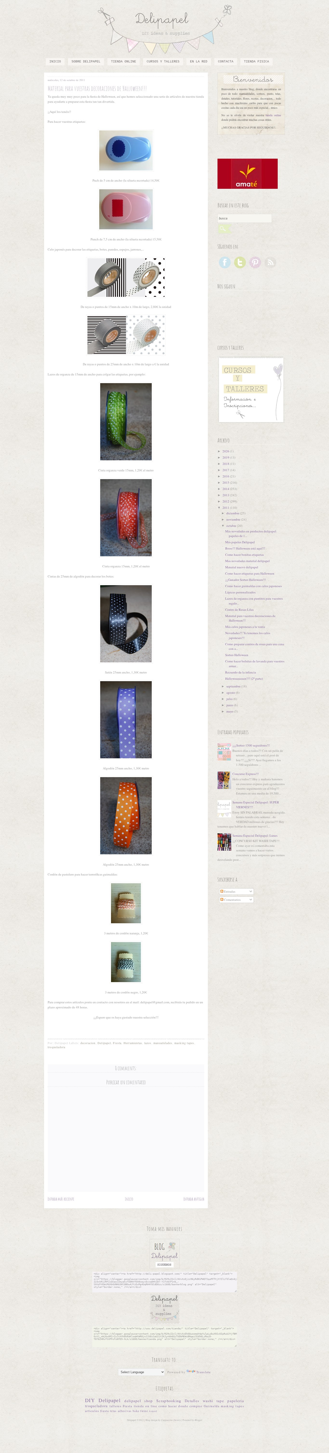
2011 (226, 507)
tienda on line (145, 1406)
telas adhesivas (121, 1411)
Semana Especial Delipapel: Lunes (254, 835)
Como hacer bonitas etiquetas (244, 554)
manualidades (162, 1043)
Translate (203, 1372)
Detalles (192, 1400)
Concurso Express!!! (245, 774)
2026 (226, 451)
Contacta (225, 61)
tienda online (273, 115)
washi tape (213, 1400)
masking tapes (184, 1043)
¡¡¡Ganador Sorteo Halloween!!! (245, 579)
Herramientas (133, 1043)
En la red (198, 61)
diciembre (233, 513)
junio (230, 705)
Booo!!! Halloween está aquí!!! (245, 548)
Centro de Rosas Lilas (239, 609)
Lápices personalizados (240, 592)
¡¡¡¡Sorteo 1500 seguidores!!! (251, 745)
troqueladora (56, 1047)
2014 (226, 489)
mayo (230, 711)
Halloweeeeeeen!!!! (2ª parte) (244, 678)
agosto (231, 692)
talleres (115, 1406)
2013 (226, 495)
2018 (226, 464)
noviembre (233, 519)
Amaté (153, 1411)
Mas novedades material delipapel (247, 561)
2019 (226, 457)
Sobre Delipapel (86, 61)
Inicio (55, 61)
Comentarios (232, 899)
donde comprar (190, 1406)
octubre (231, 525)
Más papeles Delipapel (240, 542)
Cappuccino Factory (171, 1420)
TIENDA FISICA (256, 61)
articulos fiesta (97, 1411)
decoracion (88, 1043)
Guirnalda (212, 1406)
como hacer (167, 1406)
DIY (90, 1400)
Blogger (198, 1420)
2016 (226, 476)
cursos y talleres (163, 61)
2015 (226, 482)
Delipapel (104, 1043)
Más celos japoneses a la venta (245, 627)
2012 (226, 501)
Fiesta (117, 1043)
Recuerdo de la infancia (240, 672)
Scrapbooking (168, 1400)
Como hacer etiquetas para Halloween (249, 573)
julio (229, 699)
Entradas (229, 891)
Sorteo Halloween (236, 655)
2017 (226, 470)
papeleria (235, 1400)
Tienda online (123, 61)
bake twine (140, 1411)
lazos (147, 1043)
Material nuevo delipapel (241, 567)
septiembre (233, 686)
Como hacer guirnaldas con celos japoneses (253, 586)
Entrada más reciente (61, 1199)
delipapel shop (138, 1400)
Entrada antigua (194, 1199)
